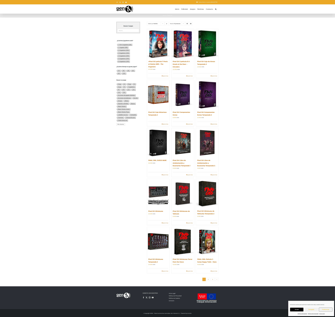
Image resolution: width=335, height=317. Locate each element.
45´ (128, 70)
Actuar (120, 101)
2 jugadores (124, 50)
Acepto (297, 309)
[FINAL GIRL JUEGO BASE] (158, 142)
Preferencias (325, 309)
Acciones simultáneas (124, 98)
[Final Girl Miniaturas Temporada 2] (158, 241)
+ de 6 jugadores (125, 44)
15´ (119, 70)
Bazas (133, 103)
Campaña (133, 115)
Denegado (311, 309)
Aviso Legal (322, 313)
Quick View (165, 76)
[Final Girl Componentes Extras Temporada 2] (207, 94)
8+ (119, 89)
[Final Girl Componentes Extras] (182, 94)
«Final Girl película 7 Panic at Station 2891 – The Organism (158, 64)
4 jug (119, 84)
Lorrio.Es (189, 313)
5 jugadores (124, 58)
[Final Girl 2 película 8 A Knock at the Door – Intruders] (182, 44)
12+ (129, 89)
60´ (133, 70)
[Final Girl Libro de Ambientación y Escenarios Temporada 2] (207, 142)
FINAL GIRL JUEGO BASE (157, 160)
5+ (134, 84)
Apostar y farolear (123, 103)
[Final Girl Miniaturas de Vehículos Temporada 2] (207, 193)
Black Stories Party (123, 112)
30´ (124, 70)
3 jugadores (124, 53)
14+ (134, 89)
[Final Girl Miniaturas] (158, 193)
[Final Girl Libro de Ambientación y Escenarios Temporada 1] (182, 142)
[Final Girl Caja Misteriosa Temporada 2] (158, 94)
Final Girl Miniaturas (155, 211)
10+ (123, 89)
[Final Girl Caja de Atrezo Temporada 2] (207, 44)
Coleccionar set (122, 120)
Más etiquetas (120, 124)
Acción (135, 98)
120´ (124, 73)
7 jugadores (131, 87)
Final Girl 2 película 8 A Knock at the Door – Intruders (181, 64)
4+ (124, 84)
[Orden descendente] (166, 23)
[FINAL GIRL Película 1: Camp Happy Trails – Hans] (207, 241)
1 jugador (123, 47)
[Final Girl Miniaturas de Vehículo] (182, 193)
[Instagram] (149, 297)
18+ (124, 92)
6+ (124, 87)
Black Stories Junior (124, 109)
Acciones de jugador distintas (126, 95)
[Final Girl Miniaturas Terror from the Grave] (182, 241)
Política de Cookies (302, 313)
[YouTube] (153, 297)
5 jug (129, 84)
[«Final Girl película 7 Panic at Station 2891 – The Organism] (158, 44)
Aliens (126, 101)
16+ (119, 92)
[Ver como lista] (190, 23)
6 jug (119, 87)
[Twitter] (146, 297)
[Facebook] (143, 297)
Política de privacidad (313, 313)
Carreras (120, 117)
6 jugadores (124, 61)
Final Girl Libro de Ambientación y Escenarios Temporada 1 (181, 163)
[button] (215, 9)
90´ (119, 73)
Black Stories (122, 106)
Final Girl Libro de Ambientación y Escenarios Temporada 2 (206, 163)
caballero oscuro (123, 115)
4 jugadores (124, 56)
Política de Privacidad (175, 296)
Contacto (171, 300)
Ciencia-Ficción (130, 117)
